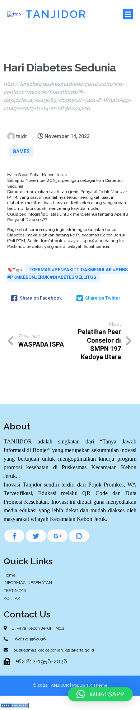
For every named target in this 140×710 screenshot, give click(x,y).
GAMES (21, 151)
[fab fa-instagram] (79, 536)
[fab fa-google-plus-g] (57, 536)
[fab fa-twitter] (36, 536)
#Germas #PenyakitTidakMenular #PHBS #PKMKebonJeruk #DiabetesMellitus (67, 273)
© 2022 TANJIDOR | (52, 685)
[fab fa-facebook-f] (14, 536)
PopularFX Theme (89, 685)
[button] (100, 694)
